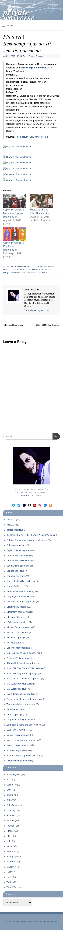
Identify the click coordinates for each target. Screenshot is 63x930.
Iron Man (26, 269)
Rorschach (46, 269)
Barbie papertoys (14, 530)
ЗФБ (37, 266)
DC (10, 269)
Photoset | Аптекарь (13, 325)
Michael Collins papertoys (19, 627)
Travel (9, 877)
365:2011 (11, 519)
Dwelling (10, 810)
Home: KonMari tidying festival (21, 581)
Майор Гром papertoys (17, 735)
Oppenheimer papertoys (18, 648)
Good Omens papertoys (18, 566)
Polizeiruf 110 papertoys (18, 658)
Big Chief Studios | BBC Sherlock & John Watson (30, 535)
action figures (20, 266)
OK (54, 436)
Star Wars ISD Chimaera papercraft (23, 678)
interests (25, 495)
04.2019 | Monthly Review (47, 325)
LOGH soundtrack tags (17, 622)
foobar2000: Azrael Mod (18, 555)
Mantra (42, 921)
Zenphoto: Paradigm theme (19, 719)
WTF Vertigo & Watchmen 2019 (36, 67)
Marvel (51, 266)
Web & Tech (12, 887)
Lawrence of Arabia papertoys (21, 601)
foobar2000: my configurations (21, 560)
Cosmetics (11, 785)
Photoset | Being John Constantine (40, 211)
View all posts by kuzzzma (38, 310)
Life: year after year (15, 617)
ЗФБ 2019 (35, 269)
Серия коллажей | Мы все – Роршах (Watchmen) (13, 213)
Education (11, 815)
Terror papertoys (14, 714)
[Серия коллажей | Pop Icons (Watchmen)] (14, 234)
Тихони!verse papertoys (18, 760)
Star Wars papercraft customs (20, 684)
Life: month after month (17, 612)
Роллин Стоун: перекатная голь (22, 755)
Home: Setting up (14, 586)
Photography (12, 856)
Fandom (39, 56)
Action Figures (29, 56)
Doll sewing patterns (16, 545)
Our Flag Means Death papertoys (22, 653)
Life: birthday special (16, 607)
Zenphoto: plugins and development (23, 725)
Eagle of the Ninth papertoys (20, 550)
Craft (8, 790)
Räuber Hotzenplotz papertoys (21, 663)
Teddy (9, 872)
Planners (10, 861)
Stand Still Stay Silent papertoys (21, 673)
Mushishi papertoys (15, 637)
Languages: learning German (20, 596)
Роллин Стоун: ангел (16, 750)
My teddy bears (13, 643)
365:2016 (11, 525)
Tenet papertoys (14, 709)
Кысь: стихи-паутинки (17, 730)
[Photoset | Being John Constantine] (41, 201)
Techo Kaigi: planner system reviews (24, 699)
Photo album (22, 136)
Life (8, 836)
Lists (8, 841)
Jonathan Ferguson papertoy (20, 591)
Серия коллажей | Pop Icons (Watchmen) (13, 246)
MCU (5, 269)
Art (7, 779)
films (12, 266)
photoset (43, 266)
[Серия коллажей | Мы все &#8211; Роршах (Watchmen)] (14, 201)
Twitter (9, 882)
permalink (43, 272)
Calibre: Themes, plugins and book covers (26, 540)
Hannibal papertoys (16, 576)
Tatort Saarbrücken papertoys (20, 694)
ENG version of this (39, 136)
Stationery (11, 867)
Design (9, 795)
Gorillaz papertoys (15, 571)
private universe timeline (19, 17)
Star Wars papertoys (16, 689)
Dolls (9, 800)
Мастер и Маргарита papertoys (22, 740)
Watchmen (17, 269)
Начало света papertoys (18, 745)
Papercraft (11, 851)
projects (37, 495)
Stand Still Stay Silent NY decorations (24, 668)
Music (9, 846)
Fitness (9, 831)
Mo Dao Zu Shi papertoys (18, 632)
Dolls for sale (12, 805)
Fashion (10, 826)
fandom (30, 266)
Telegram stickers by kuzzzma (21, 704)
